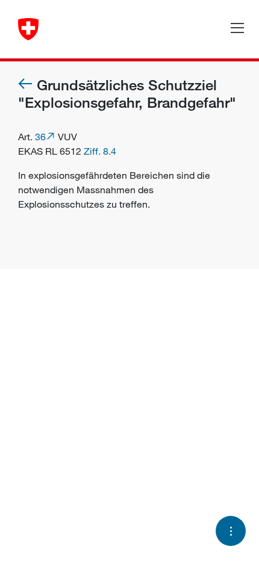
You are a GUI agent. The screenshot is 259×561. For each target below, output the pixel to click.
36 (40, 137)
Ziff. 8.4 (100, 151)
